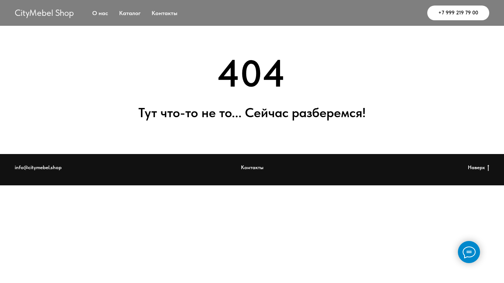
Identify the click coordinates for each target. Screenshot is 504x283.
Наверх (476, 167)
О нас (100, 13)
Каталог (130, 13)
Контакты (164, 13)
